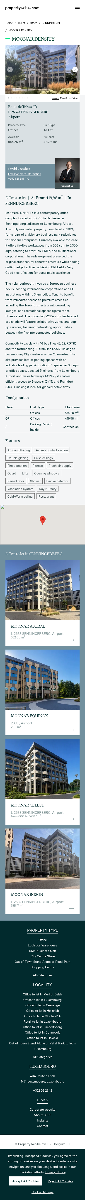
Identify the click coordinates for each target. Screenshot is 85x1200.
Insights (42, 1120)
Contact (42, 1125)
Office (43, 939)
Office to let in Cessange (42, 1005)
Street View (72, 98)
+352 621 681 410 (18, 178)
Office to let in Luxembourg (42, 999)
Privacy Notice (55, 1172)
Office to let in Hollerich (42, 1010)
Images (55, 98)
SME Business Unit (42, 950)
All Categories (42, 975)
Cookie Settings (42, 1192)
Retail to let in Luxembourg (42, 1021)
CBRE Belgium (55, 1143)
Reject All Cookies (60, 1181)
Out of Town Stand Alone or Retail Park (42, 961)
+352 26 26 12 (42, 1090)
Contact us (67, 185)
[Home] (22, 8)
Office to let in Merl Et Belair (42, 994)
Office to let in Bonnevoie (42, 1032)
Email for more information (24, 174)
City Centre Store (43, 956)
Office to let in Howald (42, 1037)
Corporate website (42, 1109)
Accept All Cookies (25, 1181)
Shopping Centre (42, 967)
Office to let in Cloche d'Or (42, 1016)
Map (62, 98)
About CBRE (42, 1114)
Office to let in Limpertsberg (42, 1026)
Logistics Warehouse (42, 945)
